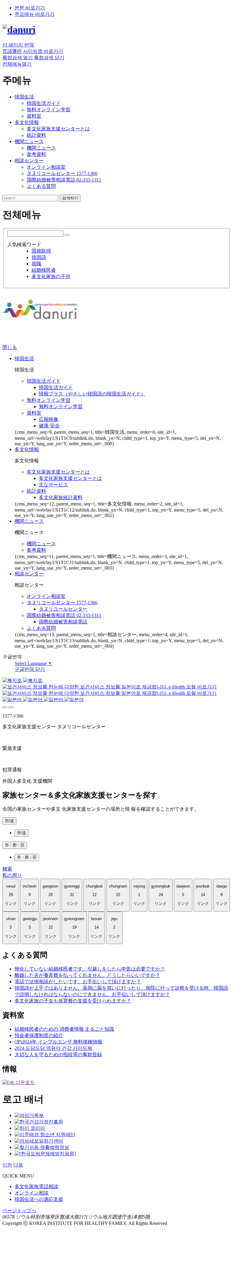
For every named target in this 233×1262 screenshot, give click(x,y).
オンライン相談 (32, 1192)
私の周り (12, 875)
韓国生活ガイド (44, 103)
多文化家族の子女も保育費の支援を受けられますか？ (73, 1000)
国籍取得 (41, 250)
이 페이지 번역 (18, 44)
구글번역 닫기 (30, 669)
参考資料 (36, 154)
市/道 (9, 821)
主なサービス (53, 484)
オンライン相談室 (46, 167)
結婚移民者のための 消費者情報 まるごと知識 (64, 1029)
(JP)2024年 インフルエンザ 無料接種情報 (58, 1041)
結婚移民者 (44, 270)
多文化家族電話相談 (36, 1186)
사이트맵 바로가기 (43, 51)
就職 (36, 263)
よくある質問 (41, 186)
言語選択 (12, 51)
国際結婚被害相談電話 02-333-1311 (64, 179)
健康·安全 (49, 425)
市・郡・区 (15, 845)
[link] (18, 1082)
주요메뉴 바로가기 (35, 14)
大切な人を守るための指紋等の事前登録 (58, 1054)
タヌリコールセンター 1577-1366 (62, 173)
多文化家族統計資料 (61, 497)
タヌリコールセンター (63, 609)
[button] (17, 57)
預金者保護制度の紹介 (39, 1035)
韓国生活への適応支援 (39, 1199)
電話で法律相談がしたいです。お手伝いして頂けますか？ (78, 981)
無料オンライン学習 (48, 109)
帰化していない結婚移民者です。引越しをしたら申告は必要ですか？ (90, 968)
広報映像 (48, 419)
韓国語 (39, 257)
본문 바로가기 (30, 7)
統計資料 (36, 135)
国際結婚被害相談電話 (63, 621)
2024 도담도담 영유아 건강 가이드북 (53, 1048)
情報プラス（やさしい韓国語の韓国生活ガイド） (92, 393)
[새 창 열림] (29, 1115)
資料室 (34, 116)
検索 (7, 868)
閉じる (9, 347)
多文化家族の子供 (51, 276)
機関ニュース (41, 147)
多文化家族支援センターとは (58, 128)
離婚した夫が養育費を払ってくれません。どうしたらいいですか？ (87, 975)
